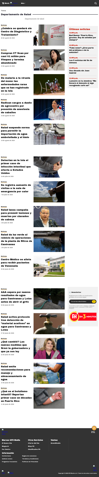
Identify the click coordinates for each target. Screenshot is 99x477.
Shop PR (31, 446)
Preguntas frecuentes (9, 461)
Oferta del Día (33, 443)
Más (22, 3)
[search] (96, 3)
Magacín (5, 446)
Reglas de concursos (29, 456)
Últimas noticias (79, 29)
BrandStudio (56, 443)
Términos (86, 305)
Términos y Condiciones (30, 459)
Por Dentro (6, 449)
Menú (7, 3)
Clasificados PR (34, 449)
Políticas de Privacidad (30, 461)
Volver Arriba (93, 432)
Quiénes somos (7, 459)
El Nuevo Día (7, 443)
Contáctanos (6, 456)
